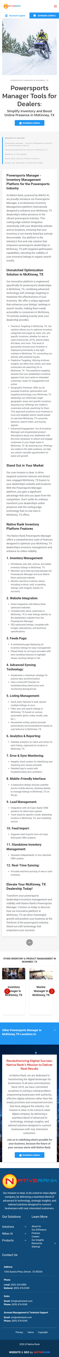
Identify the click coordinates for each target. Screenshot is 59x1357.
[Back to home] (12, 6)
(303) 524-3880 (18, 1284)
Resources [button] (37, 1243)
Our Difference (39, 1229)
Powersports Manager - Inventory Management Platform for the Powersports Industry (28, 144)
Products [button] (8, 1240)
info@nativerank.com (22, 1301)
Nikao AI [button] (7, 1233)
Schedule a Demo (46, 15)
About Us (36, 1226)
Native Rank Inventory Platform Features (22, 159)
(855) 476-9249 (21, 1288)
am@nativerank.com (21, 1317)
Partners (36, 1233)
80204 (23, 1271)
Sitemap (36, 1246)
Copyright (43, 1332)
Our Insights (38, 1240)
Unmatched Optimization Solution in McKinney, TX (26, 150)
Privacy (19, 1332)
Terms (30, 1332)
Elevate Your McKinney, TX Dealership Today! (24, 163)
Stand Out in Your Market (16, 154)
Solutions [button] (8, 1226)
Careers (35, 1236)
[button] (55, 6)
